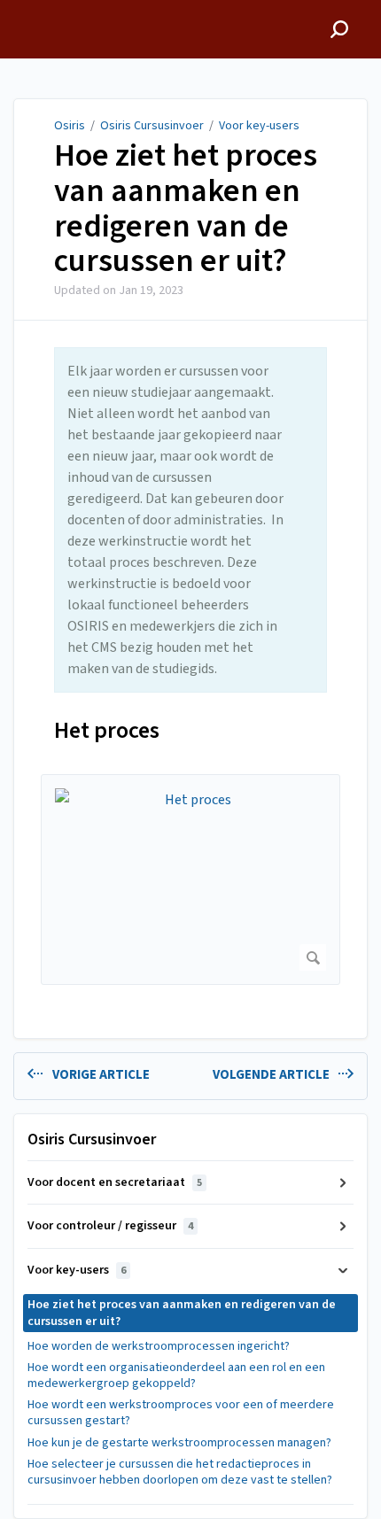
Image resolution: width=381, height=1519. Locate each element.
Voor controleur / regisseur (110, 1226)
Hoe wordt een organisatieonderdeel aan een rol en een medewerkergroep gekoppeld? (176, 1375)
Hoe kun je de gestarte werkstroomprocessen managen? (179, 1443)
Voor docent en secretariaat (114, 1182)
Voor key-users (259, 126)
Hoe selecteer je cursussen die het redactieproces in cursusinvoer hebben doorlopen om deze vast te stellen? (179, 1472)
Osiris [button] (31, 9)
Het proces (106, 730)
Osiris (69, 126)
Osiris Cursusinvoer (152, 126)
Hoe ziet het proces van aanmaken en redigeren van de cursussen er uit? (185, 208)
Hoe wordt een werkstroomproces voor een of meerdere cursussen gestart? (180, 1413)
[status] (190, 520)
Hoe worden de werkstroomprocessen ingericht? (158, 1346)
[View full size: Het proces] (190, 880)
